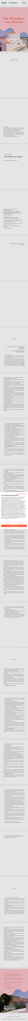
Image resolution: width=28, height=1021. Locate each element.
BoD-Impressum (13, 518)
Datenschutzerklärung (21, 493)
